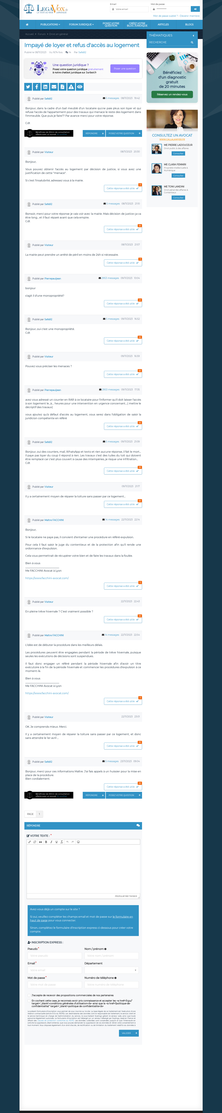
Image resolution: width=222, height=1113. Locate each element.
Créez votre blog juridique (137, 24)
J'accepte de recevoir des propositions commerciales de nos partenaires (73, 995)
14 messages (112, 519)
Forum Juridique (80, 24)
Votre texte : (40, 835)
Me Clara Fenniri (175, 164)
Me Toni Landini (174, 186)
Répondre (92, 133)
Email (113, 4)
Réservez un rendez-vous (172, 94)
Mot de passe (158, 4)
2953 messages (110, 278)
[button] (29, 842)
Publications (49, 24)
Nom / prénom (94, 948)
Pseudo (33, 948)
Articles (163, 24)
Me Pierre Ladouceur (178, 145)
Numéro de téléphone (99, 977)
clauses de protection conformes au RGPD (56, 1021)
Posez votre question (111, 24)
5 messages (112, 98)
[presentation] (29, 842)
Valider (126, 1033)
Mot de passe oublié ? (165, 15)
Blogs (189, 24)
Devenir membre (189, 15)
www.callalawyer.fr (172, 139)
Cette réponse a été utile (124, 187)
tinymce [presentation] (133, 896)
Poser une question (125, 68)
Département (94, 963)
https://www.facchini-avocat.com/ (47, 578)
